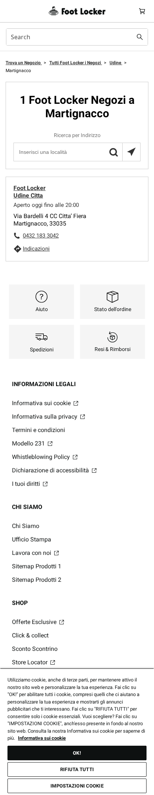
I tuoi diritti (26, 483)
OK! (77, 753)
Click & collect (30, 635)
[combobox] (77, 37)
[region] (77, 731)
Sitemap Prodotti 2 (36, 579)
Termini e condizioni (38, 430)
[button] (113, 152)
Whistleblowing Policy (41, 456)
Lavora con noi (32, 552)
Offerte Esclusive (35, 621)
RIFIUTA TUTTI (77, 769)
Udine (116, 62)
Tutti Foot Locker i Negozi (75, 62)
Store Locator (30, 662)
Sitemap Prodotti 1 (36, 566)
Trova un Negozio (24, 62)
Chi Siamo (25, 526)
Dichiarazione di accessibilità (51, 470)
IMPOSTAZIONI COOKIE (76, 786)
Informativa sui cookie (42, 403)
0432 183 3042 (41, 235)
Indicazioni (36, 248)
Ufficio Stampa (31, 539)
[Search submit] (140, 37)
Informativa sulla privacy (45, 416)
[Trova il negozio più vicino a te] (131, 152)
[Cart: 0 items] (142, 11)
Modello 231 (29, 443)
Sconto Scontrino (35, 648)
